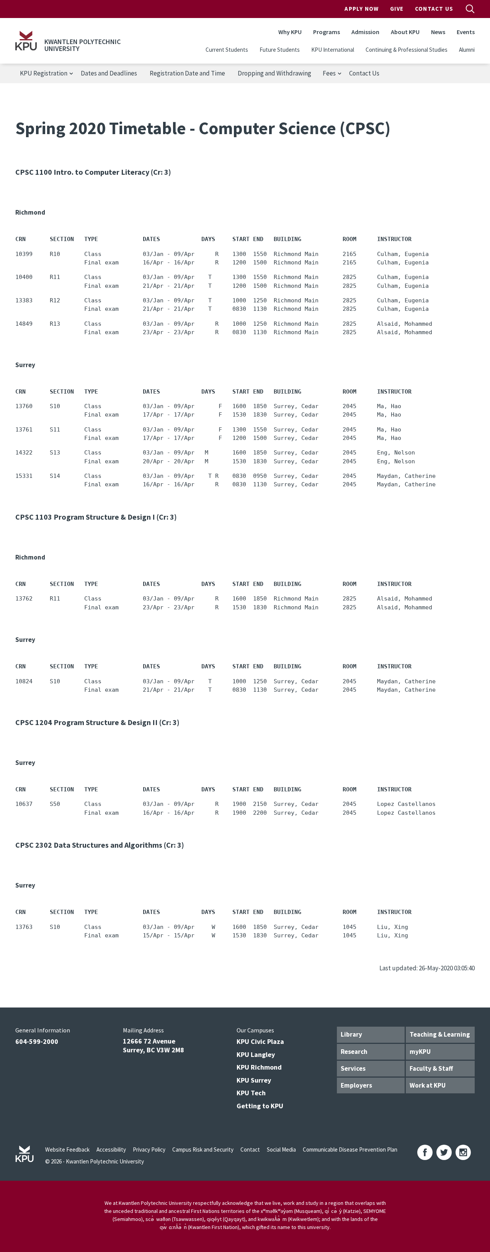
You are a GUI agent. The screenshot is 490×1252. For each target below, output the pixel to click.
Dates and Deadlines (109, 73)
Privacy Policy (149, 1149)
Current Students (227, 49)
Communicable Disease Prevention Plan (350, 1149)
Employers (356, 1085)
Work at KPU (428, 1085)
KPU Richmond (259, 1067)
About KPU (405, 32)
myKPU (420, 1051)
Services (353, 1068)
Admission (365, 32)
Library (351, 1034)
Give (396, 8)
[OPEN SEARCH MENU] (470, 8)
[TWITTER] (444, 1152)
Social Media (281, 1149)
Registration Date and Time (187, 73)
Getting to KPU (260, 1105)
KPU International (332, 49)
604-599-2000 (36, 1041)
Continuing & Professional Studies (407, 49)
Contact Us (434, 8)
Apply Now (362, 8)
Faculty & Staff (431, 1068)
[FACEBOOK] (425, 1152)
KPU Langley (256, 1054)
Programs (326, 32)
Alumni (467, 49)
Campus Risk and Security (203, 1149)
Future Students (280, 49)
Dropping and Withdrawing (274, 73)
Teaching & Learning (440, 1034)
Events (466, 32)
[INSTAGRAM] (463, 1152)
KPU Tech (251, 1092)
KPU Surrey (254, 1080)
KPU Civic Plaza (260, 1041)
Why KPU (290, 32)
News (438, 32)
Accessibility (111, 1149)
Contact (250, 1149)
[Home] (26, 40)
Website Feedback (67, 1149)
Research (354, 1051)
